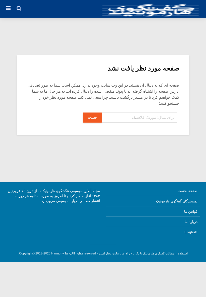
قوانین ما (190, 211)
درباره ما (191, 222)
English (190, 232)
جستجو (92, 117)
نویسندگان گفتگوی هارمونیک (176, 201)
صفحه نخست (187, 191)
